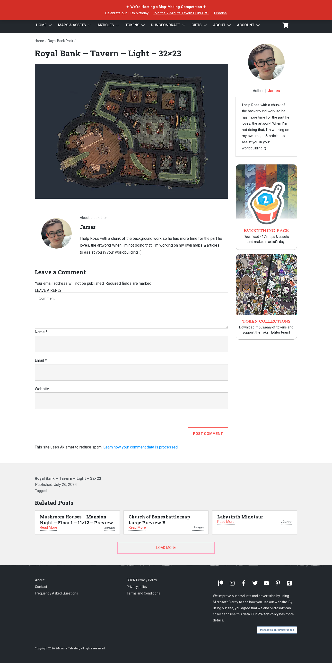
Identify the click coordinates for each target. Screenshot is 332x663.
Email (41, 360)
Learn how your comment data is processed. (140, 447)
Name (41, 332)
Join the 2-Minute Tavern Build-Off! (181, 13)
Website (42, 389)
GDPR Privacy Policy (142, 580)
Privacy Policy (268, 614)
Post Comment (208, 433)
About (39, 580)
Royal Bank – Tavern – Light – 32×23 (108, 53)
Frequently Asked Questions (56, 593)
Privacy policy (137, 587)
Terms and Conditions (143, 593)
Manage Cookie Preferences (277, 630)
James (274, 90)
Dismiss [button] (220, 13)
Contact (41, 587)
